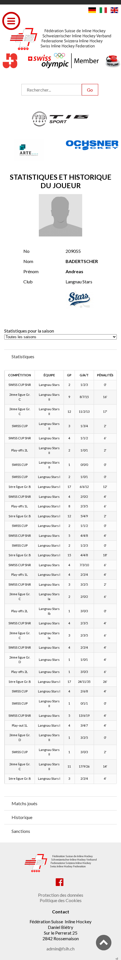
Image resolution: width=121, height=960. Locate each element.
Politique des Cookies (61, 900)
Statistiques (23, 356)
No (26, 251)
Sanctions (21, 831)
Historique (22, 817)
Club (28, 281)
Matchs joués (24, 803)
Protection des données (60, 895)
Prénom (31, 271)
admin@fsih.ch (60, 948)
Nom (28, 261)
